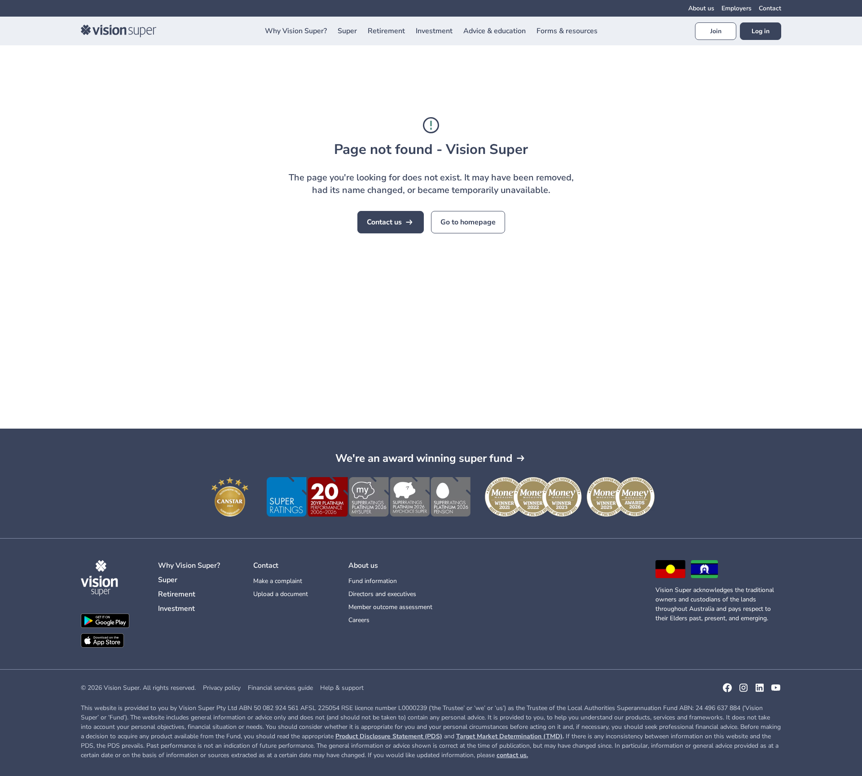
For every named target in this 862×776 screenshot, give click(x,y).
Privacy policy (222, 688)
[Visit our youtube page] (775, 691)
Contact (770, 8)
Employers (736, 8)
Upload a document (280, 594)
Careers (358, 620)
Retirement (176, 594)
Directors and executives (382, 594)
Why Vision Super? (189, 565)
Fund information (372, 581)
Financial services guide (280, 688)
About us (701, 8)
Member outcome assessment (390, 607)
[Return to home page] (118, 31)
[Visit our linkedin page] (759, 691)
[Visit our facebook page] (727, 691)
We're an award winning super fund (423, 458)
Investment (176, 609)
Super (167, 580)
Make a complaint (277, 581)
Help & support (342, 688)
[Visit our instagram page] (743, 691)
